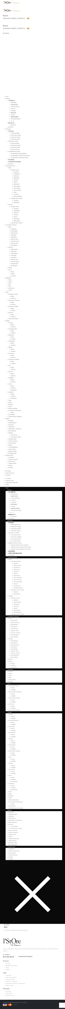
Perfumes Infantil (15, 137)
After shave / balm (16, 437)
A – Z (12, 121)
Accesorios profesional (14, 410)
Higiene (7, 418)
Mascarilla (16, 184)
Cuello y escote (15, 261)
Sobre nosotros (10, 473)
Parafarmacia (9, 455)
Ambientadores (12, 422)
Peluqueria (14, 390)
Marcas (8, 98)
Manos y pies (14, 259)
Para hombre (9, 993)
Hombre (10, 204)
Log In (7, 484)
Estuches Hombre (16, 145)
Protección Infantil (13, 318)
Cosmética (11, 457)
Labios (10, 282)
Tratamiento (11, 341)
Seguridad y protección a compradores (15, 983)
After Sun (10, 312)
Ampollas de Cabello (13, 359)
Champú (10, 322)
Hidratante (14, 229)
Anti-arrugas (17, 186)
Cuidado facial (15, 206)
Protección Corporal (13, 300)
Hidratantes (11, 426)
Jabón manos (12, 449)
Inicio (7, 96)
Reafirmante (14, 233)
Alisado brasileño (13, 408)
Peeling (10, 445)
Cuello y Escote (15, 241)
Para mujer (8, 991)
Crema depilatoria (13, 447)
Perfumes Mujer (15, 133)
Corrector (16, 194)
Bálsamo (10, 404)
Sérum (15, 182)
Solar (15, 192)
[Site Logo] (11, 2)
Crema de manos (13, 441)
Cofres (10, 290)
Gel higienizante (12, 453)
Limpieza (16, 172)
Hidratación (17, 174)
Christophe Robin (15, 119)
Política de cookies (10, 979)
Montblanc (14, 102)
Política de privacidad (11, 977)
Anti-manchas (17, 190)
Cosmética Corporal (11, 225)
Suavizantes (11, 414)
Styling (10, 347)
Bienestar (10, 420)
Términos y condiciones (11, 981)
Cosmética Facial (10, 165)
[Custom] (13, 125)
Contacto (8, 475)
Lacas (10, 384)
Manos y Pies (14, 239)
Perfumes (8, 129)
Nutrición (16, 176)
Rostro (10, 280)
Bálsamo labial (12, 451)
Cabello (8, 320)
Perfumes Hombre (16, 135)
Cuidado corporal (13, 459)
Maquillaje (16, 178)
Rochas (13, 108)
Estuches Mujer (15, 143)
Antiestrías (14, 237)
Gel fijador (11, 378)
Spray (9, 400)
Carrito (7, 967)
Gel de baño (14, 265)
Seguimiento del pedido (12, 482)
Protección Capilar (13, 306)
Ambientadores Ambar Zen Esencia (20, 155)
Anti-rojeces (17, 188)
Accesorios (11, 288)
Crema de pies (12, 443)
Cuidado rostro (15, 170)
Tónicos (16, 180)
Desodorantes (12, 431)
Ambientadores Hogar (14, 151)
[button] (5, 16)
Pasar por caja (9, 480)
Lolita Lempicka (15, 106)
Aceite (10, 406)
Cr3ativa (25, 1002)
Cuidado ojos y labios (17, 198)
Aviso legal (8, 975)
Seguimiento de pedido (11, 965)
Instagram (28, 956)
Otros (9, 269)
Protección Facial (13, 294)
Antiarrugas (17, 220)
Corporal (13, 276)
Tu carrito (8, 478)
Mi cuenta (8, 471)
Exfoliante (13, 235)
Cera (9, 365)
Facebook (22, 956)
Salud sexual (11, 461)
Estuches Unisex (15, 149)
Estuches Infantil (15, 147)
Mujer (9, 167)
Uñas (9, 286)
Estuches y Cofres (13, 141)
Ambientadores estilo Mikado (19, 153)
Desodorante (14, 243)
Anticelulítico (14, 231)
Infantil (10, 267)
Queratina (10, 392)
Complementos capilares (15, 416)
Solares (10, 465)
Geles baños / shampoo (14, 428)
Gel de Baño (14, 245)
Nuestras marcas (10, 995)
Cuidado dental (12, 439)
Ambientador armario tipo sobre (19, 157)
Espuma (10, 371)
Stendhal (13, 110)
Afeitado (10, 433)
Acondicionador (12, 329)
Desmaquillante (18, 196)
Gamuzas (11, 424)
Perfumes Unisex (15, 139)
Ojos (9, 284)
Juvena (13, 114)
